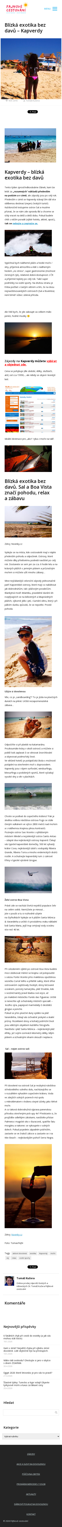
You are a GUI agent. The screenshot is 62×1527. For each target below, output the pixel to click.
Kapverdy (43, 1253)
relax (14, 1258)
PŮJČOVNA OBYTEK (31, 1474)
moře (53, 1253)
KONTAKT (31, 1514)
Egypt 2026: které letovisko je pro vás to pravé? (27, 1372)
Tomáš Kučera (33, 100)
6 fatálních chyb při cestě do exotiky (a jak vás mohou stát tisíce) (27, 1337)
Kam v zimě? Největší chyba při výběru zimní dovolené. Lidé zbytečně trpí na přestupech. (26, 1349)
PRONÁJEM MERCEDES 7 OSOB (31, 1484)
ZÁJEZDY (31, 1454)
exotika (33, 1253)
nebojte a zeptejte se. (25, 223)
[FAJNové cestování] (17, 9)
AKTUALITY (31, 1494)
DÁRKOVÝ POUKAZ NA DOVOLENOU (31, 1504)
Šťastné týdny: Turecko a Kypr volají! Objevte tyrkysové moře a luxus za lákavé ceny (26, 1384)
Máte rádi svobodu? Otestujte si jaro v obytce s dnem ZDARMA (27, 1362)
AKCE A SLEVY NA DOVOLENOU (31, 1464)
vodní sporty (24, 1258)
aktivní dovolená (20, 1253)
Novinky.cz (16, 1234)
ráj (8, 1258)
